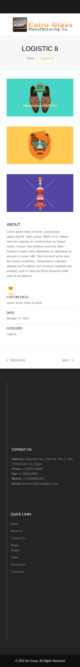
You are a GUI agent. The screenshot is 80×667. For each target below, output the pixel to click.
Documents (18, 564)
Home (30, 58)
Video (14, 557)
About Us (17, 531)
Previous (17, 360)
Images (15, 550)
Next (66, 360)
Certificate (17, 571)
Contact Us (18, 538)
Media (14, 545)
